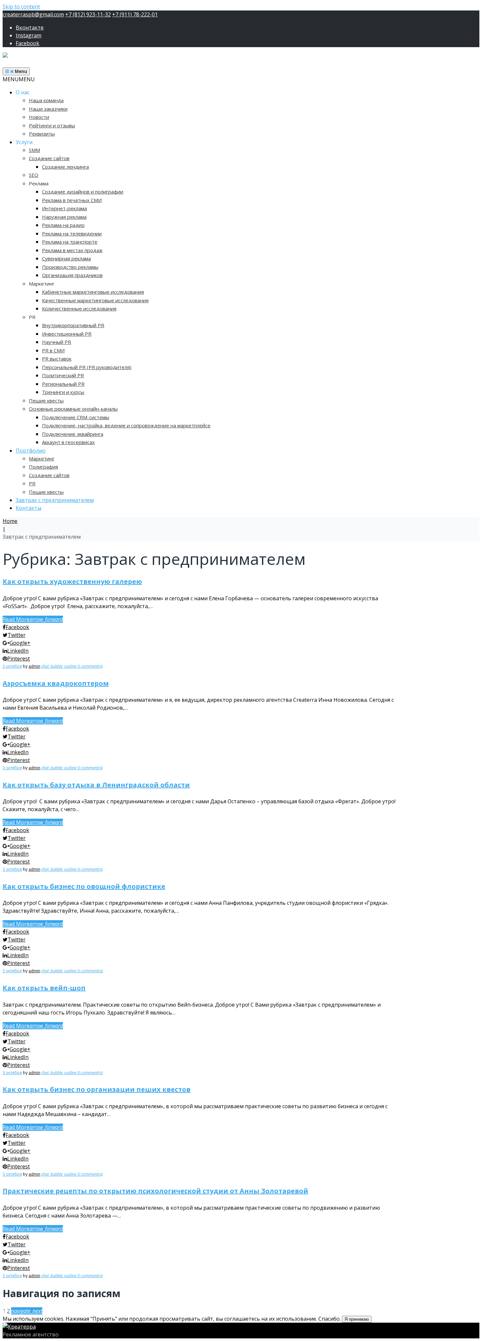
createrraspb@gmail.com (33, 14)
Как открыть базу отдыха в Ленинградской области (96, 784)
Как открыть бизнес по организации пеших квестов (97, 1089)
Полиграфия (43, 466)
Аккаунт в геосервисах (68, 442)
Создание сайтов (49, 158)
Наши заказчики (48, 108)
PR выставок (56, 358)
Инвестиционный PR (66, 333)
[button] (19, 79)
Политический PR (63, 375)
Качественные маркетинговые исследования (95, 300)
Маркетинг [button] (41, 283)
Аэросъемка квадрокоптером (56, 683)
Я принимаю (357, 1319)
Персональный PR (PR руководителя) (86, 367)
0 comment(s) (72, 666)
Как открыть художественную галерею (72, 581)
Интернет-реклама (64, 208)
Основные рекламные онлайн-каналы (73, 408)
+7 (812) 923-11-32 (88, 14)
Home (10, 521)
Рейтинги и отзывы (52, 125)
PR (32, 483)
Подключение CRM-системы (75, 417)
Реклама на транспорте (69, 241)
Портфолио (31, 450)
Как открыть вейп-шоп (44, 987)
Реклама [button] (39, 183)
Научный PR (56, 342)
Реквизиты (42, 133)
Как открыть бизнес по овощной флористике (84, 886)
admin (34, 666)
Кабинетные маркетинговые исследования (93, 292)
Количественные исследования (79, 308)
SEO (33, 175)
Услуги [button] (24, 142)
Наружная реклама (64, 217)
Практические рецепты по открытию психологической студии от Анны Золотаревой (155, 1190)
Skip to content (21, 6)
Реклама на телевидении (72, 233)
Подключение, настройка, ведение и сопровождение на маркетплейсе (126, 425)
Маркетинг (41, 458)
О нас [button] (23, 92)
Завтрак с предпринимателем (55, 500)
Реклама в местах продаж (72, 250)
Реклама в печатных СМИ (72, 200)
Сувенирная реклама (66, 258)
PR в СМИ (53, 350)
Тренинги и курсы (63, 392)
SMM (34, 150)
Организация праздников (72, 275)
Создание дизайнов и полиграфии (82, 191)
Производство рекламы (70, 267)
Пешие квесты (46, 400)
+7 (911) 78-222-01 (135, 14)
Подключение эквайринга (72, 434)
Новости (39, 117)
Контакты (28, 508)
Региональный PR (63, 384)
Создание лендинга (65, 166)
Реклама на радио (63, 225)
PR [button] (32, 317)
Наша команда (46, 100)
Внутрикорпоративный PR (73, 325)
